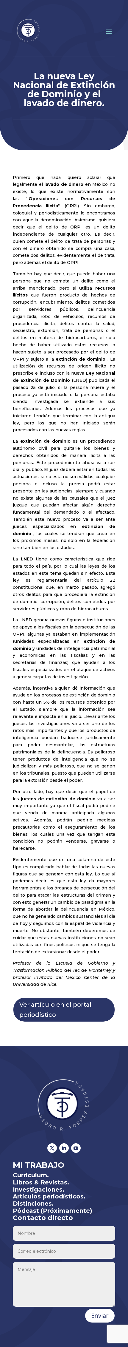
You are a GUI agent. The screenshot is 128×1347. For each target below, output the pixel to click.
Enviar (100, 1316)
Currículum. (31, 1175)
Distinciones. (33, 1203)
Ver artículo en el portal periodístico (55, 1009)
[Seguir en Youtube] (76, 1148)
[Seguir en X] (52, 1148)
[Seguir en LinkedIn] (64, 1148)
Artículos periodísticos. (49, 1196)
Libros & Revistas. (41, 1182)
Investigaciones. (38, 1189)
